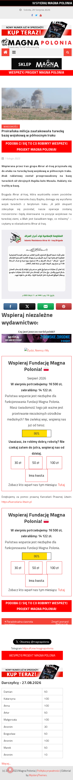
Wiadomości (11, 126)
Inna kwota (36, 475)
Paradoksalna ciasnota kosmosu (19, 622)
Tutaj (61, 484)
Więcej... (6, 763)
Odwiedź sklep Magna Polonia (36, 64)
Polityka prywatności (48, 771)
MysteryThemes (38, 775)
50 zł (35, 462)
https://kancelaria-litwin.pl (17, 502)
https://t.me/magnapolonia (37, 648)
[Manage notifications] (10, 770)
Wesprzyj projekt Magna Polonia (36, 72)
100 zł (54, 462)
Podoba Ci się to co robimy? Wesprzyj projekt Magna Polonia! (37, 146)
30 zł (17, 462)
